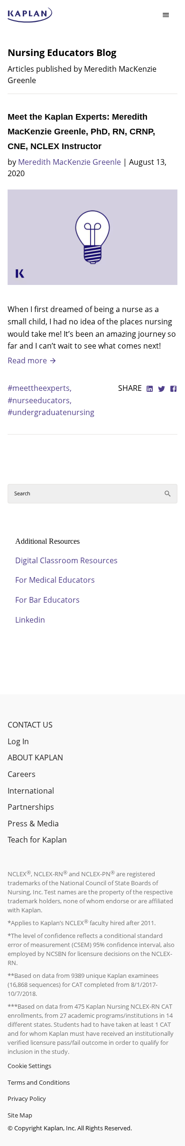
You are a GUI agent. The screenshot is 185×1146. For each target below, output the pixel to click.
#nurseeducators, (40, 400)
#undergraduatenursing (51, 412)
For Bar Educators (47, 600)
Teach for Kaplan (37, 839)
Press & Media (33, 823)
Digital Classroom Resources (66, 560)
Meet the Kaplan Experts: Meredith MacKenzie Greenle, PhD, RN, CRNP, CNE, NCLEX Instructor (81, 131)
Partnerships (31, 807)
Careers (22, 774)
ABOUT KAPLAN (35, 757)
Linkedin (30, 620)
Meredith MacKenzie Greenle (69, 162)
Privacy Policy (27, 1098)
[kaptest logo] (30, 15)
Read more (28, 360)
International (31, 791)
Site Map (20, 1115)
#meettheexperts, (40, 388)
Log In (18, 741)
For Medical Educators (55, 580)
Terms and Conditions (39, 1082)
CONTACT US (30, 725)
